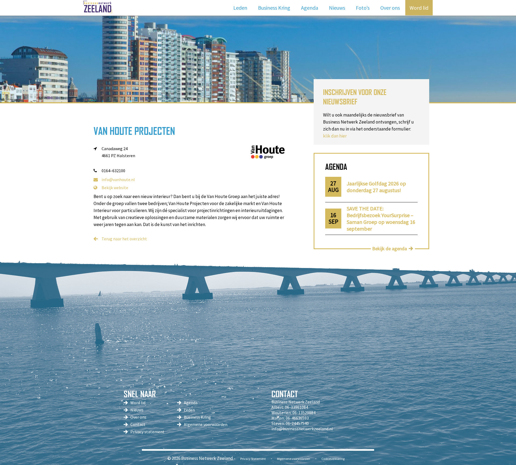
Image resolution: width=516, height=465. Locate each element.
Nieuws (337, 7)
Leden (240, 7)
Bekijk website (115, 187)
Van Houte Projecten (134, 131)
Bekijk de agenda (389, 248)
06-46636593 (297, 418)
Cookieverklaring (333, 459)
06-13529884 (304, 412)
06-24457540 (297, 423)
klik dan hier (335, 136)
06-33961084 (296, 407)
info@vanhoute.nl (118, 179)
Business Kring (274, 7)
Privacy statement (147, 431)
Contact (137, 424)
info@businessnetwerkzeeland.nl (302, 428)
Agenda (309, 7)
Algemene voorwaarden (205, 424)
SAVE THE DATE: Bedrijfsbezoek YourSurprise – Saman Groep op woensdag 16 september (381, 218)
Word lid (419, 7)
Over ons (390, 7)
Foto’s (363, 7)
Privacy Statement (253, 459)
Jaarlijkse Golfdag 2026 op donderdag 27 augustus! (376, 186)
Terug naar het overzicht (124, 238)
